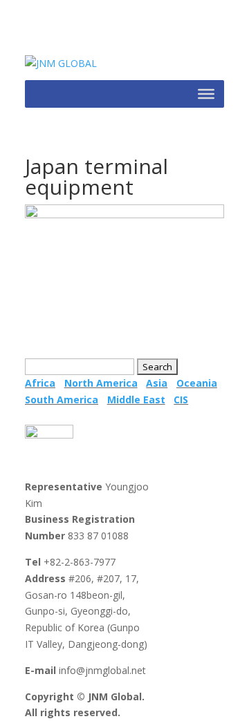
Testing (178, 508)
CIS (181, 399)
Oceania (196, 383)
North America (101, 383)
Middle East (136, 399)
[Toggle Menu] (206, 94)
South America (61, 399)
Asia (156, 383)
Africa (40, 383)
